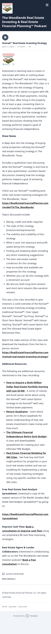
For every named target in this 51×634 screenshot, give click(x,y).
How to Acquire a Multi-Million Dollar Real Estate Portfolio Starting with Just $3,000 (27, 386)
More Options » (9, 578)
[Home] (7, 8)
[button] (5, 37)
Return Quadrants (17, 411)
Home (4, 606)
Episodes (13, 606)
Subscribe (22, 606)
